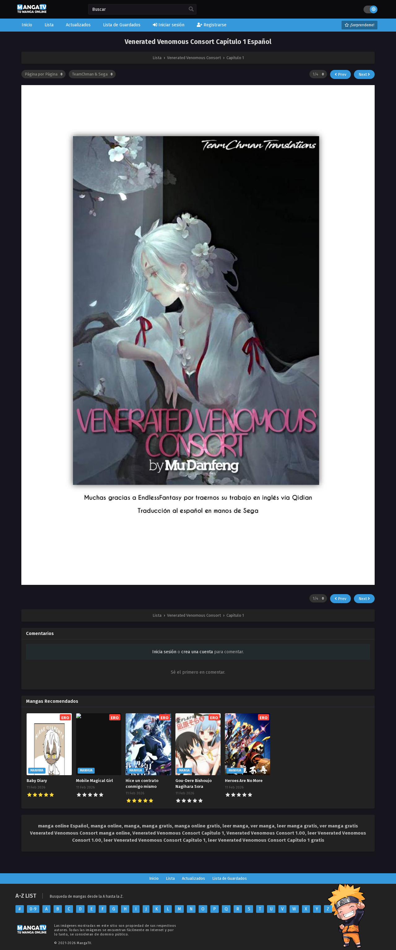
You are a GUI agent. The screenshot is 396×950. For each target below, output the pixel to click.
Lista (170, 878)
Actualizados (193, 878)
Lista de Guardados (229, 878)
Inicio (154, 878)
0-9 (33, 909)
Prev (341, 74)
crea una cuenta (197, 651)
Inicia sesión (164, 651)
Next (363, 74)
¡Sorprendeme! (361, 25)
